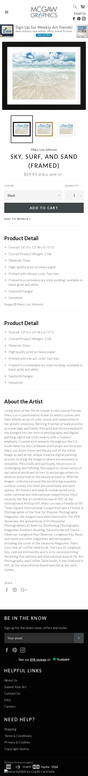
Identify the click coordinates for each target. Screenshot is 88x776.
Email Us (80, 13)
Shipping (10, 729)
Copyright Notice (16, 749)
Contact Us (12, 693)
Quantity (72, 185)
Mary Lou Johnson (44, 149)
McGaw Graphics (23, 762)
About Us (10, 680)
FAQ (7, 700)
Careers (10, 706)
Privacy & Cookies (17, 742)
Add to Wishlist (17, 218)
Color (8, 185)
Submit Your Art (15, 687)
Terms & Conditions (18, 736)
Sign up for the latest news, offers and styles (35, 628)
